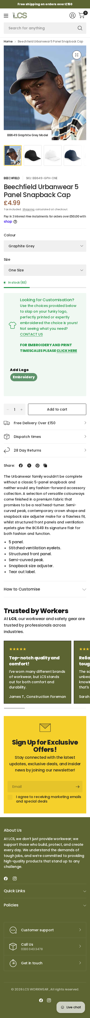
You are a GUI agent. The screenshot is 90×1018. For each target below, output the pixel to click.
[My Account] (72, 15)
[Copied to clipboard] (45, 465)
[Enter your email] (77, 786)
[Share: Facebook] (21, 465)
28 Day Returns (27, 450)
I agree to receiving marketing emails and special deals (48, 799)
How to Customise (22, 589)
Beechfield (12, 178)
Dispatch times (27, 436)
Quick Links (14, 891)
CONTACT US (31, 334)
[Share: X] (29, 465)
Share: (9, 465)
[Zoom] (76, 54)
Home (8, 41)
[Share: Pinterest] (37, 465)
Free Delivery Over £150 (35, 423)
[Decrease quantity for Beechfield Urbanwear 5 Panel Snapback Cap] (8, 409)
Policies (11, 905)
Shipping (28, 209)
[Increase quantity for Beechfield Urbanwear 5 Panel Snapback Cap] (21, 409)
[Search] (80, 28)
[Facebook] (8, 879)
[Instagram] (17, 879)
